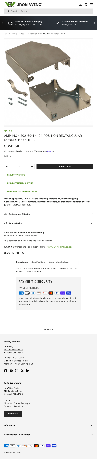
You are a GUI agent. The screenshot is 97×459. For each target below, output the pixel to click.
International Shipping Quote (22, 191)
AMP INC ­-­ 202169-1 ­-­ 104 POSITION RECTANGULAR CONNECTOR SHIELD (38, 34)
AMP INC (8, 131)
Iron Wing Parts (15, 453)
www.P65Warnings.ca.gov (59, 247)
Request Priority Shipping (20, 183)
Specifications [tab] (38, 262)
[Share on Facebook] (17, 252)
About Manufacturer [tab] (59, 262)
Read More (13, 414)
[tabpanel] (48, 270)
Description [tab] (22, 262)
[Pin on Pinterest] (22, 252)
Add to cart (65, 166)
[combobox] (48, 11)
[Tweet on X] (12, 252)
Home (6, 34)
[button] (86, 4)
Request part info (16, 175)
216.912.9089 (17, 357)
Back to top (48, 329)
